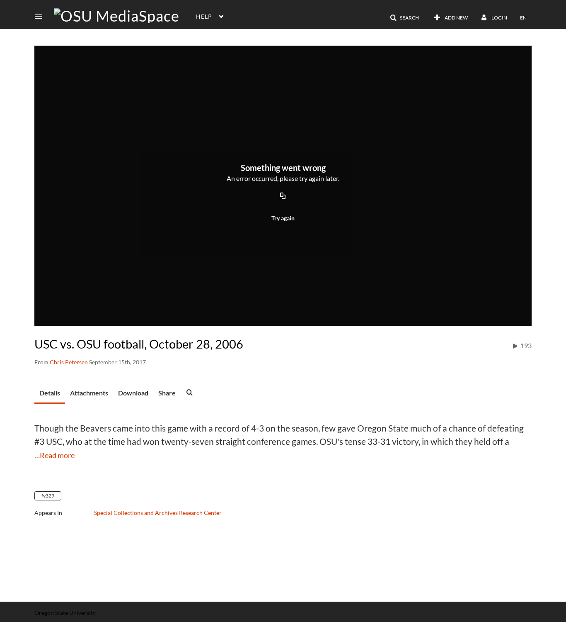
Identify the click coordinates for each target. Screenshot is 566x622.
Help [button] (204, 16)
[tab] (49, 393)
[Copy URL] (283, 196)
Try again (283, 218)
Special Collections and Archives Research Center (158, 512)
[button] (41, 16)
